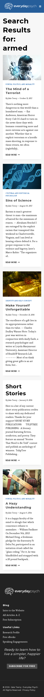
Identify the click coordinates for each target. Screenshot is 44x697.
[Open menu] (40, 6)
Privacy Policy (28, 690)
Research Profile (11, 632)
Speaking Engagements (15, 641)
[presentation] (22, 67)
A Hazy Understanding (18, 505)
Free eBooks (9, 637)
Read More (13, 155)
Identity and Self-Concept (19, 301)
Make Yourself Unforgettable (18, 307)
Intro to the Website (13, 610)
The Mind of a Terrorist (17, 91)
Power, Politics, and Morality (20, 84)
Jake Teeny (12, 98)
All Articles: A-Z (11, 615)
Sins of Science (19, 200)
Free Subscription (12, 619)
